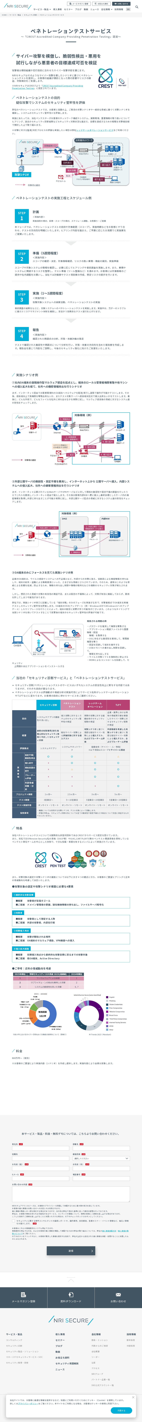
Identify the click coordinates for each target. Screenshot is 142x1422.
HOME (4, 15)
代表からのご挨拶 (100, 1345)
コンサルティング (14, 1340)
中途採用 (131, 1345)
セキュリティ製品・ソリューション (22, 1351)
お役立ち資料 (62, 1357)
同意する (121, 1410)
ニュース (94, 9)
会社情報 (105, 9)
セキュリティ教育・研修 (17, 1362)
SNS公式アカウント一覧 (103, 1385)
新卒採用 (131, 1340)
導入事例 (57, 9)
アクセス (96, 1368)
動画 (86, 9)
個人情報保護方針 (109, 1231)
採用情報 (119, 9)
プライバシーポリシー (28, 1403)
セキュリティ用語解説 (66, 1363)
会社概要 (96, 1351)
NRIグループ (97, 1374)
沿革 (94, 1362)
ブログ (78, 9)
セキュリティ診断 (30, 15)
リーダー (96, 1357)
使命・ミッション (100, 1340)
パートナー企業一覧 (101, 1379)
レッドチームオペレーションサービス (94, 130)
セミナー (68, 9)
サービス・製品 (41, 9)
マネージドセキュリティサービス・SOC (24, 1357)
